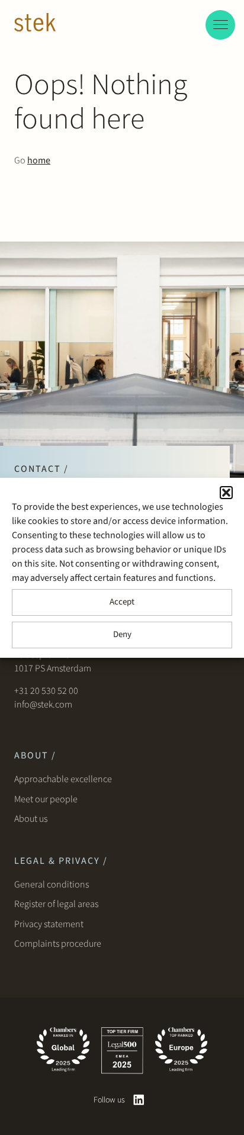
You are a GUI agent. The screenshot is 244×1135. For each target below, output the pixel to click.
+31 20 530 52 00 (46, 690)
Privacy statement (49, 924)
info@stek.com (43, 704)
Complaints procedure (57, 943)
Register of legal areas (56, 904)
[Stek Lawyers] (35, 24)
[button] (226, 493)
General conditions (51, 884)
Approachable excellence (63, 779)
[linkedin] (138, 1099)
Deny (122, 634)
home (38, 160)
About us (32, 818)
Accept (122, 602)
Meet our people (46, 799)
